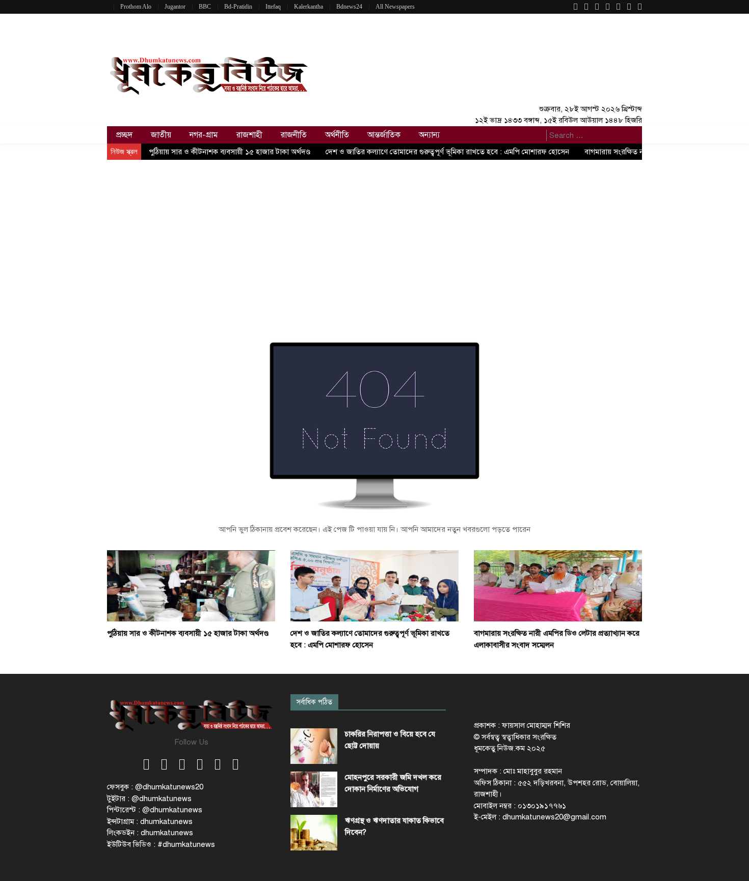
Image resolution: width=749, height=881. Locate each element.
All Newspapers (395, 6)
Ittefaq (273, 6)
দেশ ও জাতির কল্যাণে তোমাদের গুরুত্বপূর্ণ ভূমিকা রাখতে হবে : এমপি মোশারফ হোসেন (447, 151)
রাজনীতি (294, 135)
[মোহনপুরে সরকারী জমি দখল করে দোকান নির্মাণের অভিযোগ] (313, 789)
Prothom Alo (135, 6)
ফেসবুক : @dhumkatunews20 (155, 786)
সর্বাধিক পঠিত (314, 702)
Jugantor (175, 6)
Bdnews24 (349, 6)
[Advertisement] (374, 236)
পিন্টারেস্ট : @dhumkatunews (154, 809)
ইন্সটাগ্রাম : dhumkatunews (150, 821)
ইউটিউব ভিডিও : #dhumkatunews (161, 844)
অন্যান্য (429, 135)
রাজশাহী (249, 135)
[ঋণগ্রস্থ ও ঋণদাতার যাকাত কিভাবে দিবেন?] (313, 832)
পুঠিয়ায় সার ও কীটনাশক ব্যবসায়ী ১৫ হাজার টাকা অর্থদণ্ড (229, 151)
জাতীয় (161, 135)
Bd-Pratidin (238, 6)
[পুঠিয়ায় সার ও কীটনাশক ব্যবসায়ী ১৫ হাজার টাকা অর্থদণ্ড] (191, 585)
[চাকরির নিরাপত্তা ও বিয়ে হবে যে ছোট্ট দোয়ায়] (313, 746)
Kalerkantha (308, 6)
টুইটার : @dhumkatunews (149, 798)
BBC (205, 6)
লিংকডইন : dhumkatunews (150, 832)
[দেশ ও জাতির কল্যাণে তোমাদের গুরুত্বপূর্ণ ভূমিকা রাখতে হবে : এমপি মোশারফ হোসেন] (374, 585)
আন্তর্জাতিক (383, 135)
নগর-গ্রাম (204, 135)
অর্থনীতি (337, 135)
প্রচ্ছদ (124, 135)
